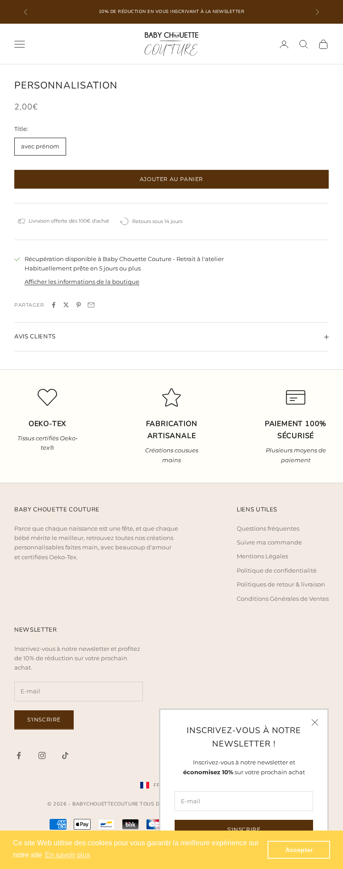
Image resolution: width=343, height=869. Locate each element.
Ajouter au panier (171, 179)
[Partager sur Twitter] (66, 304)
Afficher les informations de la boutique (82, 281)
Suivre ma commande (269, 542)
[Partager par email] (91, 304)
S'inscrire (244, 829)
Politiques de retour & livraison (281, 584)
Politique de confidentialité (277, 570)
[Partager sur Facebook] (53, 304)
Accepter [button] (299, 849)
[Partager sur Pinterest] (78, 304)
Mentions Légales (262, 556)
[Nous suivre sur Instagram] (42, 755)
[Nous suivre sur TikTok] (65, 755)
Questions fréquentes (268, 528)
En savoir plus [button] (67, 855)
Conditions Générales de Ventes (283, 598)
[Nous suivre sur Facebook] (18, 755)
